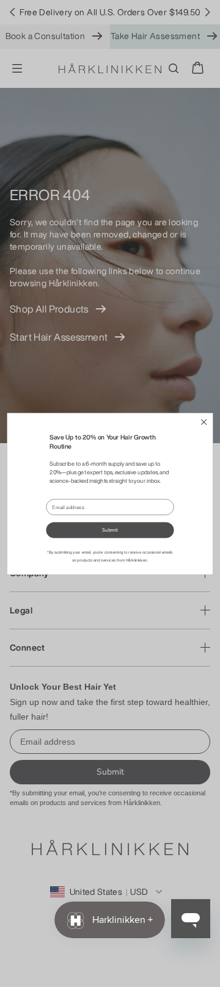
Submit (110, 529)
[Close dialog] (203, 422)
